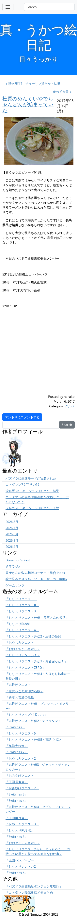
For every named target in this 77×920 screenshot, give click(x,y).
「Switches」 (15, 727)
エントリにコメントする (22, 417)
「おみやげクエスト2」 (22, 788)
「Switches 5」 (17, 837)
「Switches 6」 (17, 873)
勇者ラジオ (13, 566)
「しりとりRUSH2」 (20, 830)
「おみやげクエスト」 (21, 775)
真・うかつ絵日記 (38, 37)
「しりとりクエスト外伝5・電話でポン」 (35, 739)
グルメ (70, 406)
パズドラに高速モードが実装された (31, 478)
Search (67, 425)
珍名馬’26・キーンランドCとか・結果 (32, 491)
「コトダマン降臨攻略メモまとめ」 (31, 892)
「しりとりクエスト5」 (22, 733)
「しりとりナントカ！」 (23, 655)
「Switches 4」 (17, 800)
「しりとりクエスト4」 (22, 630)
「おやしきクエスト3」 (22, 824)
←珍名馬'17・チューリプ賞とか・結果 (33, 83)
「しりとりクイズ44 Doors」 (27, 714)
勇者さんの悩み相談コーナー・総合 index (35, 573)
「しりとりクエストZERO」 (25, 667)
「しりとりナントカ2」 (22, 866)
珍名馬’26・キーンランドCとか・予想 (32, 508)
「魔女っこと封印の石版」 (24, 691)
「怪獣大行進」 (17, 746)
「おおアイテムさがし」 (23, 843)
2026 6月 (12, 534)
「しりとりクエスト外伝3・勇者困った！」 (36, 661)
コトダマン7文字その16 (22, 484)
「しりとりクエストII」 (22, 605)
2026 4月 (12, 546)
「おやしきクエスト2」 (22, 758)
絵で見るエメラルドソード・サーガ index (36, 579)
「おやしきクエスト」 (21, 642)
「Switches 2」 (17, 752)
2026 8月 (12, 522)
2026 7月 (12, 528)
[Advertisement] (38, 355)
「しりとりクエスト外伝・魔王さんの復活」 (37, 617)
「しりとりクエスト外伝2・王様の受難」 (35, 636)
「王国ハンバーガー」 (21, 860)
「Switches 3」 (17, 794)
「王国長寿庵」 (17, 782)
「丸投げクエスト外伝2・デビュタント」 (35, 721)
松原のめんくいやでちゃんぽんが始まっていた (28, 104)
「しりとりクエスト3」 (22, 611)
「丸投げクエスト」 (20, 685)
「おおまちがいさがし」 (23, 649)
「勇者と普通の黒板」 (21, 697)
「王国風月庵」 (17, 818)
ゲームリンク (15, 585)
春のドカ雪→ (62, 91)
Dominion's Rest (18, 560)
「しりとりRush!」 (19, 624)
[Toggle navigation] (7, 7)
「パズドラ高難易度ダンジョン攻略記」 (34, 886)
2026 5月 (12, 540)
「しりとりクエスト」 (21, 599)
